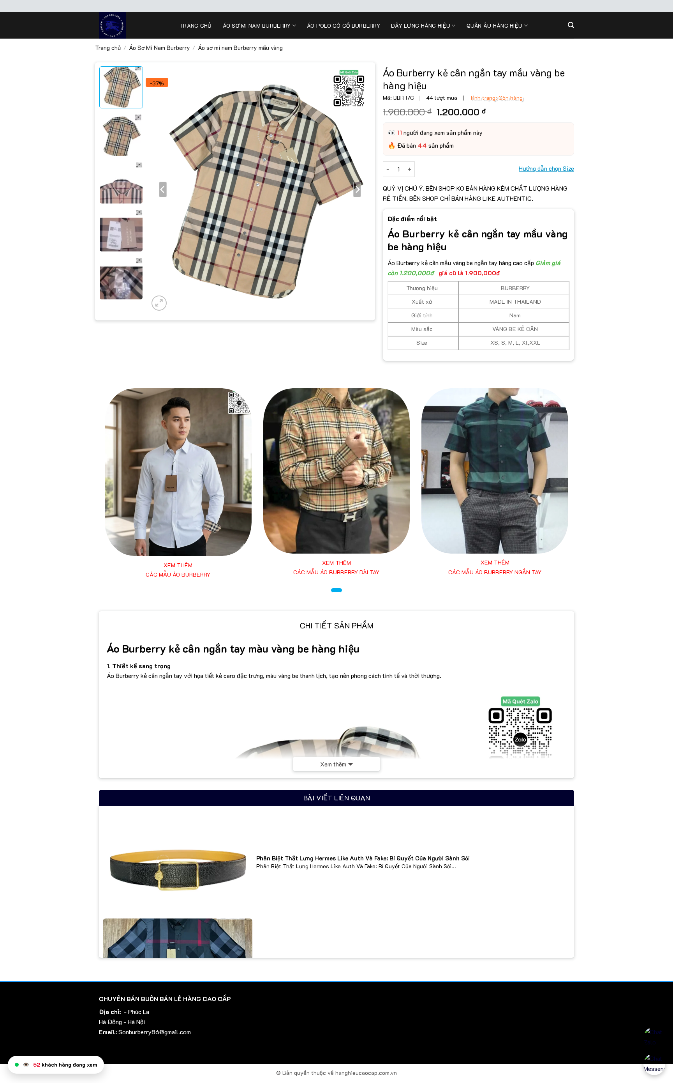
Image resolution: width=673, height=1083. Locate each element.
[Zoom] (159, 303)
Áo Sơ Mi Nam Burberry (159, 47)
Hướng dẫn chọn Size (546, 168)
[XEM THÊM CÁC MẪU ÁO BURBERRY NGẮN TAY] (494, 471)
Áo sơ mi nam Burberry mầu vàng (240, 47)
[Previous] (163, 189)
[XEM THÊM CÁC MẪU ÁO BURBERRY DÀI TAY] (336, 471)
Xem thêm (333, 764)
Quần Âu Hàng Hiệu (495, 25)
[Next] (357, 189)
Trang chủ (195, 25)
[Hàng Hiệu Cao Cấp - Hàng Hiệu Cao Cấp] (133, 25)
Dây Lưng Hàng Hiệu (420, 25)
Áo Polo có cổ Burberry (343, 25)
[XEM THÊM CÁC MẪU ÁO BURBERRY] (178, 472)
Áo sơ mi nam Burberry (257, 25)
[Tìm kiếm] (571, 25)
